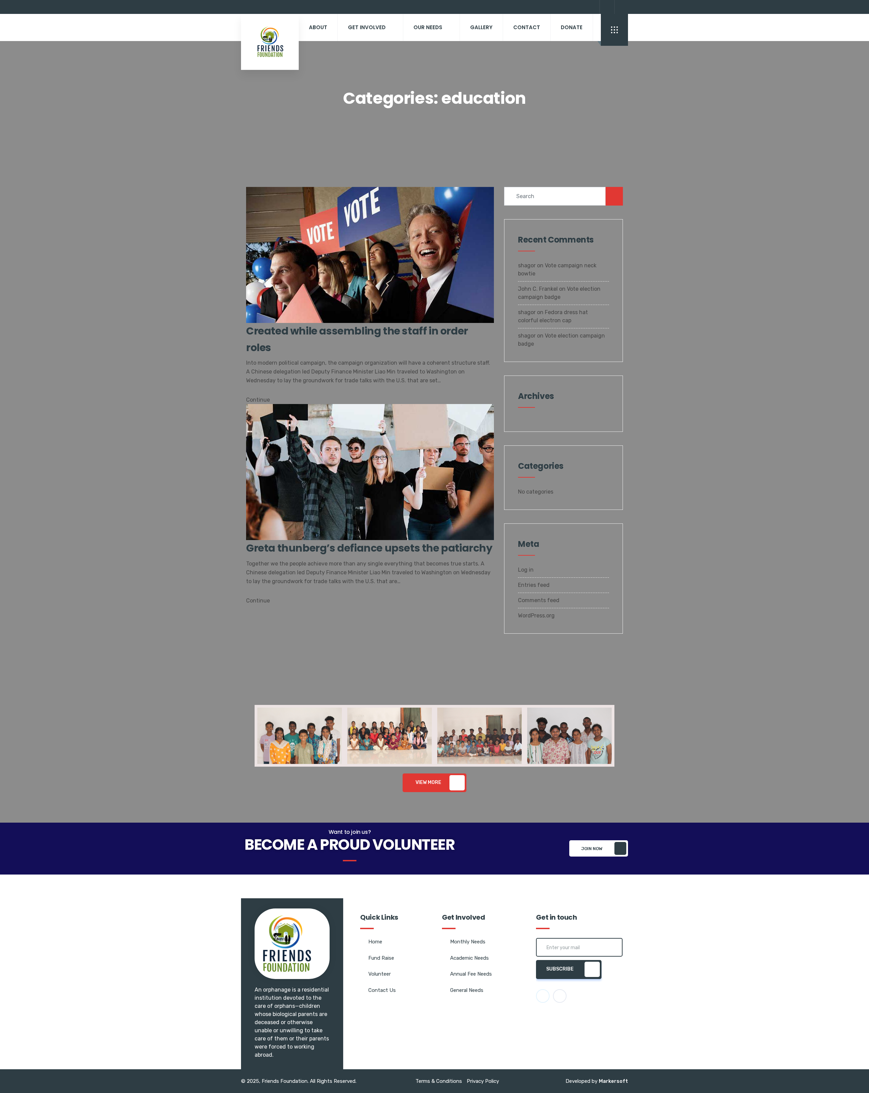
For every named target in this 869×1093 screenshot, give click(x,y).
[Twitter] (621, 7)
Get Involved (367, 27)
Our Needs (427, 27)
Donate (572, 27)
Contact (526, 27)
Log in (526, 570)
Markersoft (613, 1081)
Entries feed (534, 585)
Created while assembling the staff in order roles (357, 339)
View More (428, 782)
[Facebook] (606, 7)
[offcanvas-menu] (614, 30)
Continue (258, 400)
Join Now (592, 848)
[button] (247, 736)
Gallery (481, 27)
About (318, 27)
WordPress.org (536, 615)
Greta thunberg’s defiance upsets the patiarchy (369, 548)
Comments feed (538, 600)
